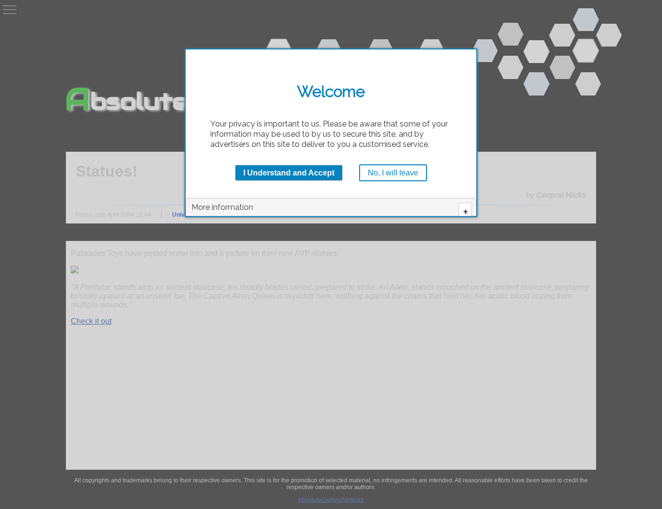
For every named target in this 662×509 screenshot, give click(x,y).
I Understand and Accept (288, 173)
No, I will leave (393, 173)
